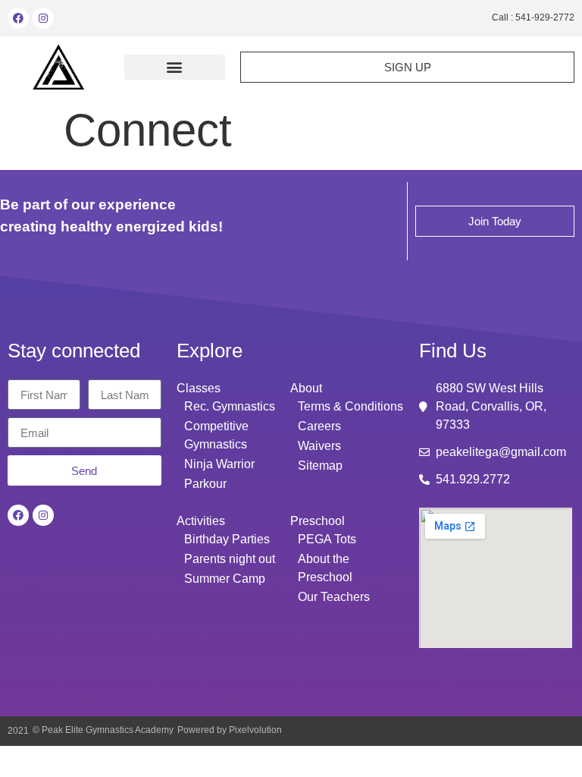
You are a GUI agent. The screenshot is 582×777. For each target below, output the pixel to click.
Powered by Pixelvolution (229, 730)
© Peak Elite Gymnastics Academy (103, 730)
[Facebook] (18, 18)
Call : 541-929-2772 (533, 17)
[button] (175, 67)
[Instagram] (43, 18)
